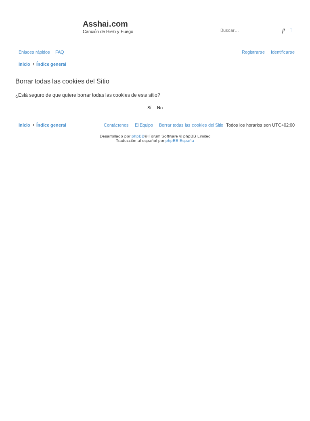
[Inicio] (48, 26)
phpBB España (179, 140)
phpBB (138, 136)
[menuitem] (58, 52)
